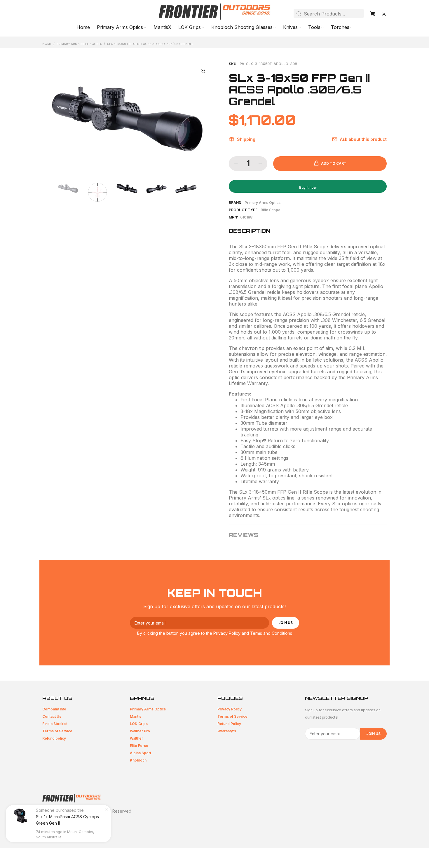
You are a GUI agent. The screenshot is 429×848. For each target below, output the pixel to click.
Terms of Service (57, 731)
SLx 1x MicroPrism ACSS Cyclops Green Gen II (67, 820)
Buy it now (308, 187)
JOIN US (285, 622)
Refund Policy (229, 724)
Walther (136, 738)
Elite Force (139, 745)
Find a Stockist (54, 724)
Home (47, 44)
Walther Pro (140, 731)
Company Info (54, 709)
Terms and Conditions (271, 633)
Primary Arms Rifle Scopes (79, 44)
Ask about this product (363, 139)
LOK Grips (139, 724)
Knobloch (138, 760)
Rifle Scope (270, 210)
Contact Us (51, 716)
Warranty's (226, 731)
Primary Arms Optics (262, 202)
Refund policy (54, 738)
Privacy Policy (226, 633)
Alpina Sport (140, 753)
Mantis (135, 716)
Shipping (246, 139)
